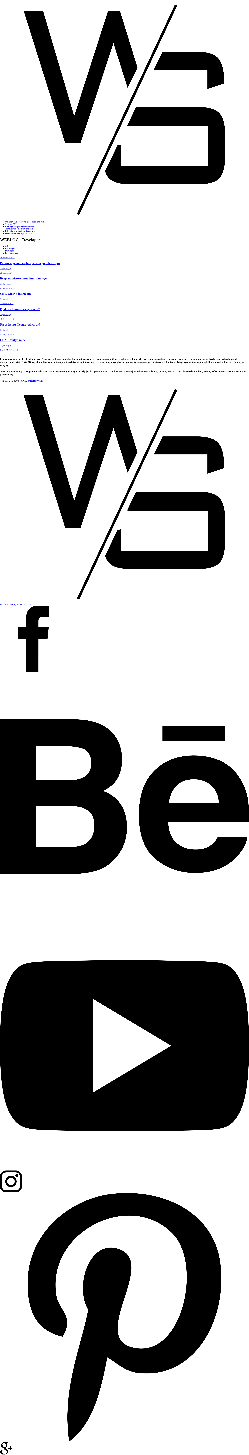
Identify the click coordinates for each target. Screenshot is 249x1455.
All (6, 246)
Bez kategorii (10, 248)
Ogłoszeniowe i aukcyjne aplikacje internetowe (24, 222)
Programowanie (11, 253)
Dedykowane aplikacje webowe (18, 233)
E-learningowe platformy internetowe (20, 231)
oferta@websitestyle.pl (31, 380)
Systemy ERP (11, 224)
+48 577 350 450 (9, 380)
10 (11, 350)
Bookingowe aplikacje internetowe (19, 226)
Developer (9, 251)
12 (17, 350)
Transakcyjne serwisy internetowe (19, 229)
